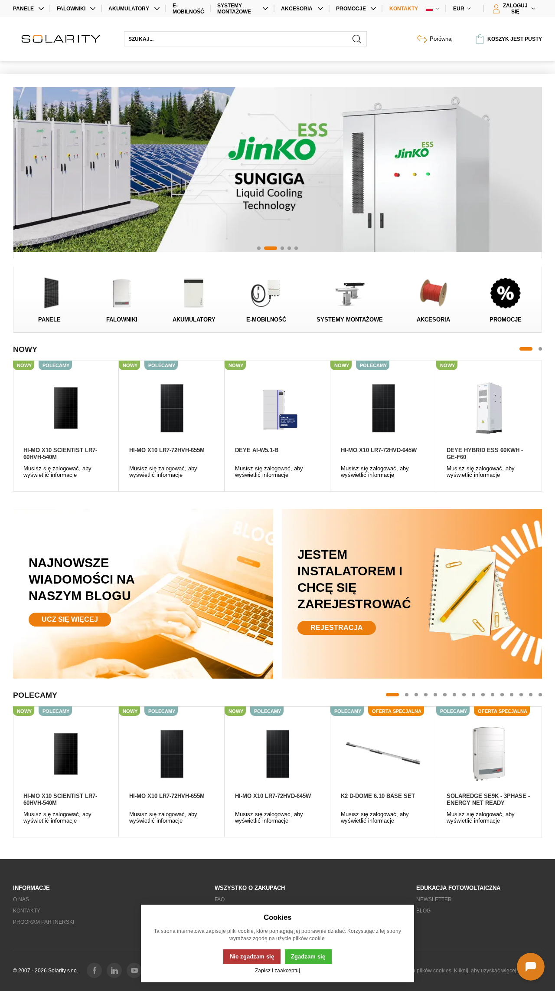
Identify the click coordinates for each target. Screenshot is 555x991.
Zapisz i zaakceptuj (277, 970)
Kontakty (403, 9)
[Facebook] (94, 970)
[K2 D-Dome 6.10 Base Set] (383, 754)
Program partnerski (43, 922)
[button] (259, 248)
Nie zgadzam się (252, 956)
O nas (21, 899)
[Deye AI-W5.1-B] (277, 408)
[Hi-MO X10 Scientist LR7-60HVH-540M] (65, 408)
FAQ (220, 899)
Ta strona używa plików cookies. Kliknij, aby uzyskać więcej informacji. (459, 971)
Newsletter (434, 899)
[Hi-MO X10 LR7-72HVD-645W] (383, 408)
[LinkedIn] (114, 970)
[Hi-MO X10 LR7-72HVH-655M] (171, 408)
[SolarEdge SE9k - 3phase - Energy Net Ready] (489, 754)
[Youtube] (134, 970)
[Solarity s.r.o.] (64, 38)
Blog (423, 911)
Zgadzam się (308, 956)
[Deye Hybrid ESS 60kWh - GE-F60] (489, 408)
